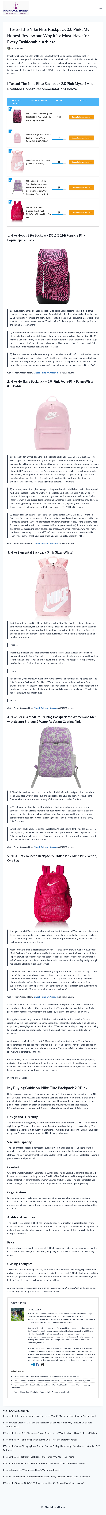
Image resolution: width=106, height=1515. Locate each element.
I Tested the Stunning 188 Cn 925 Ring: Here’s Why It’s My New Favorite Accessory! (43, 1483)
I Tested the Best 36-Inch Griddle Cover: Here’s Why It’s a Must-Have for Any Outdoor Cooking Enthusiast (50, 1386)
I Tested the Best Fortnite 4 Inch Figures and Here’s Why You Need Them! (38, 1456)
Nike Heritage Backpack (27, 381)
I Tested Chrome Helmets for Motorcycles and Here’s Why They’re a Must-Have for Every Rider (51, 1380)
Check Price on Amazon (81, 117)
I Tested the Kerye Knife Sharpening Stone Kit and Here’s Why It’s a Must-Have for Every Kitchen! (50, 1433)
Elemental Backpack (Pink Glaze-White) (45, 552)
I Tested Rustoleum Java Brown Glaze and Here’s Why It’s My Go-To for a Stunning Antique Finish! (50, 1416)
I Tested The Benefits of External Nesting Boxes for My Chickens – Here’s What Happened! (46, 1476)
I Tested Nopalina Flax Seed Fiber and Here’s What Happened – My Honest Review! (46, 1376)
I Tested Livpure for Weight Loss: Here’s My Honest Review (31, 1470)
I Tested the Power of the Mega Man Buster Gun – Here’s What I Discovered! (40, 1439)
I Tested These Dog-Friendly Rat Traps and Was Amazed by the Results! (42, 1392)
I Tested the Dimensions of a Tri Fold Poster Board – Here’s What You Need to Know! (44, 1463)
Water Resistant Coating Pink (60, 721)
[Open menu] (100, 8)
